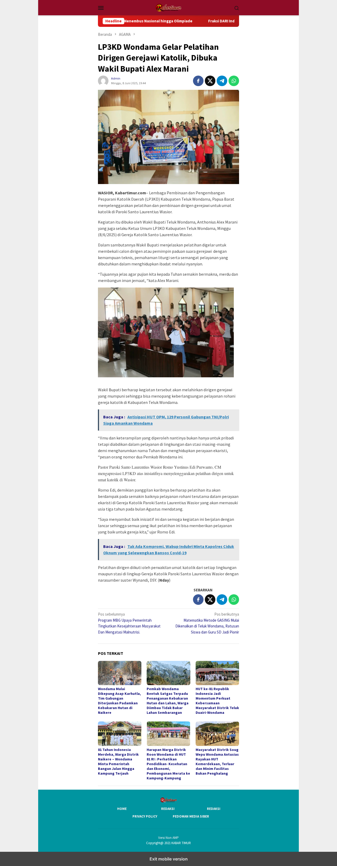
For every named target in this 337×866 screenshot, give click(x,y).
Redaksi (168, 808)
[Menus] (101, 7)
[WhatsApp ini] (234, 81)
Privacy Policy (144, 816)
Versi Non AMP (168, 837)
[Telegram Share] (222, 81)
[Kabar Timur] (168, 7)
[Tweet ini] (210, 81)
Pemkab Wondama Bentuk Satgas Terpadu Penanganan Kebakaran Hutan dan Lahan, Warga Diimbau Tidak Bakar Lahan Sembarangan (168, 700)
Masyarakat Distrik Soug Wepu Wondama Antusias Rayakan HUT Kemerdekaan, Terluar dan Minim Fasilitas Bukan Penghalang (217, 761)
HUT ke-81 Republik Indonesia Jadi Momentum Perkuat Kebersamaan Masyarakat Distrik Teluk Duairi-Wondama (217, 700)
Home (122, 808)
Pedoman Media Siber (191, 816)
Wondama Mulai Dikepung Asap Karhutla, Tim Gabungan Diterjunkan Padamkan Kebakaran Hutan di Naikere (119, 700)
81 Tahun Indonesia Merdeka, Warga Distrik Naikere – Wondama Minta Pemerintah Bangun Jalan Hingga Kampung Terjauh (118, 761)
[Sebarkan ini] (198, 81)
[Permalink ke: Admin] (103, 80)
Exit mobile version (169, 859)
